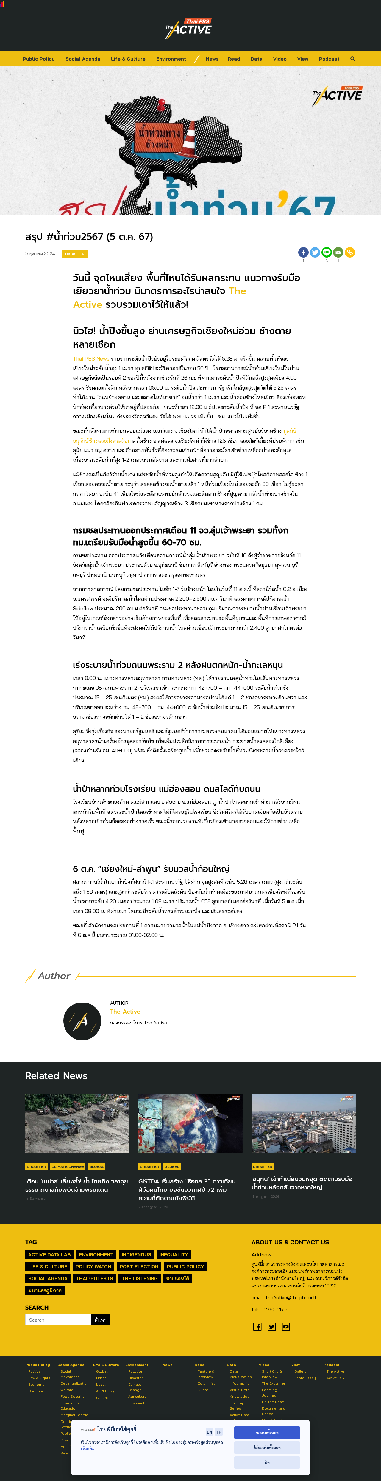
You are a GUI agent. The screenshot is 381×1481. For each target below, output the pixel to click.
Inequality (174, 1254)
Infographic (239, 1383)
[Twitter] (315, 256)
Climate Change (67, 1166)
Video (280, 59)
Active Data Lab (49, 1254)
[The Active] (188, 29)
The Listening (139, 1278)
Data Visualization (241, 1374)
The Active (125, 1011)
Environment (171, 59)
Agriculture (137, 1396)
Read (234, 59)
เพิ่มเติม (87, 1448)
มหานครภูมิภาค (45, 1290)
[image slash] (197, 58)
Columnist (206, 1383)
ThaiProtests (94, 1278)
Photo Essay (305, 1378)
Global (96, 1166)
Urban (101, 1378)
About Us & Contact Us (290, 1242)
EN (209, 1431)
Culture (102, 1397)
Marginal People (74, 1415)
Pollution (135, 1371)
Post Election (139, 1266)
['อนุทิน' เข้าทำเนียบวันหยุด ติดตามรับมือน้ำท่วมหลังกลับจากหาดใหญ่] (304, 1127)
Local (100, 1384)
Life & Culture (128, 59)
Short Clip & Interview (272, 1374)
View (302, 59)
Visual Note (240, 1390)
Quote (203, 1390)
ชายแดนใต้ (177, 1278)
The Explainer (273, 1383)
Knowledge (240, 1396)
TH (219, 1431)
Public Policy (39, 59)
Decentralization (74, 1383)
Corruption (37, 1391)
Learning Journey (269, 1392)
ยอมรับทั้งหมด (267, 1432)
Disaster (75, 254)
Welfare (67, 1390)
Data (257, 59)
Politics (34, 1371)
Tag (31, 1241)
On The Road (273, 1402)
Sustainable (138, 1403)
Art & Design (107, 1391)
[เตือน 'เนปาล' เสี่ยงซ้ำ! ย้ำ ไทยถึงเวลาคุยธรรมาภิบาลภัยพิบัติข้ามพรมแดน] (77, 1127)
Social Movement (69, 1374)
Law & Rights (39, 1378)
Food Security (72, 1396)
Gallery (300, 1371)
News (212, 59)
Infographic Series (239, 1406)
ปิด (267, 1462)
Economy (36, 1384)
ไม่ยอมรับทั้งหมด (267, 1447)
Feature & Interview (206, 1374)
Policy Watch (93, 1266)
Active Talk (335, 1378)
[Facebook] (257, 1326)
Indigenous (136, 1254)
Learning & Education (69, 1406)
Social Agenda (82, 59)
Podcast (329, 59)
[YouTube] (286, 1326)
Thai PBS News (91, 358)
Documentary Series (273, 1411)
